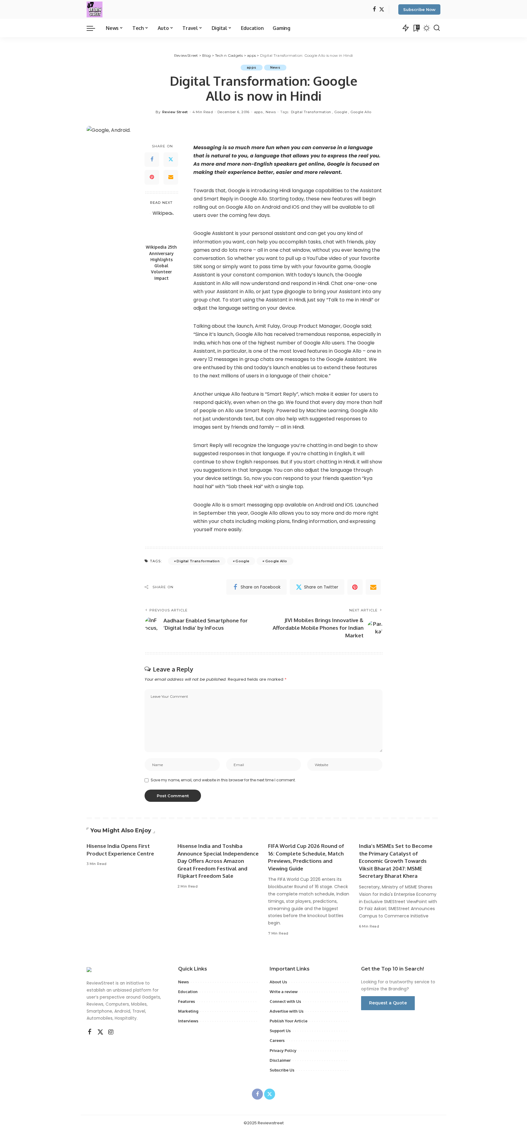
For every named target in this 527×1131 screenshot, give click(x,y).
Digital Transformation (311, 112)
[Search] (436, 28)
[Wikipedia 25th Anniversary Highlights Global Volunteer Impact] (161, 225)
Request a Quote (388, 1003)
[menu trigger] (94, 28)
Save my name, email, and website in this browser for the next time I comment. (223, 780)
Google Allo (360, 112)
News (275, 67)
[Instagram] (111, 1032)
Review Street (175, 112)
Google (340, 112)
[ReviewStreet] (94, 9)
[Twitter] (381, 9)
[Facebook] (374, 9)
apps (251, 67)
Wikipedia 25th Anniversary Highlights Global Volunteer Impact (161, 262)
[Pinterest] (152, 177)
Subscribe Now (419, 9)
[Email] (170, 177)
